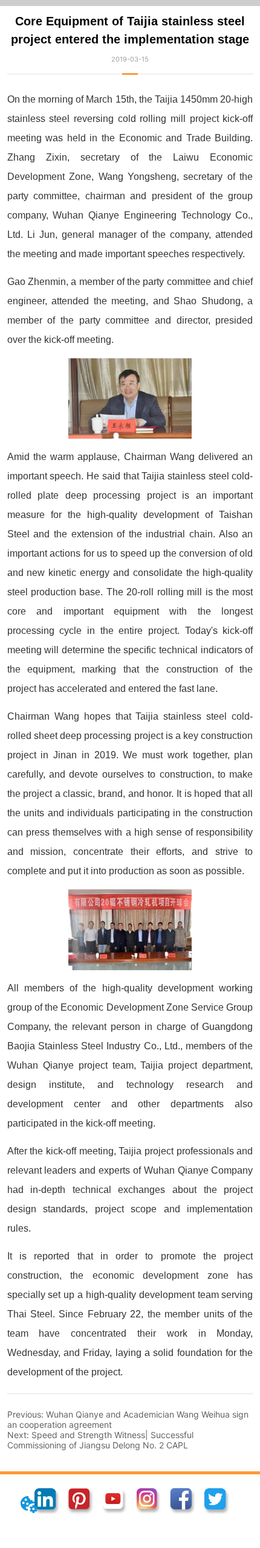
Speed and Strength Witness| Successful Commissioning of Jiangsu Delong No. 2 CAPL (100, 1440)
